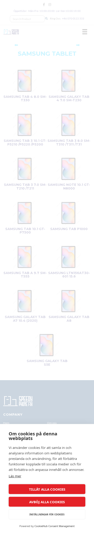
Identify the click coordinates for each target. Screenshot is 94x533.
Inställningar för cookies (47, 514)
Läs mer (15, 476)
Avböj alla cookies (47, 502)
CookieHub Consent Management (54, 526)
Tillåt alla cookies (47, 489)
